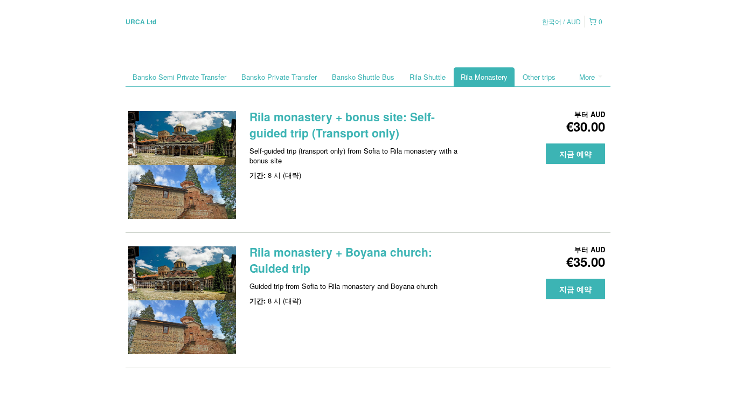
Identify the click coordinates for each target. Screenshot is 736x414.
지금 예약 (575, 153)
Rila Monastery (484, 77)
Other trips (539, 77)
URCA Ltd (141, 21)
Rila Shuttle (427, 77)
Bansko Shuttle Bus (363, 77)
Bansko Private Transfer (279, 77)
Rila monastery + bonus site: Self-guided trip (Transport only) (342, 124)
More (588, 77)
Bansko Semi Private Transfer (179, 77)
